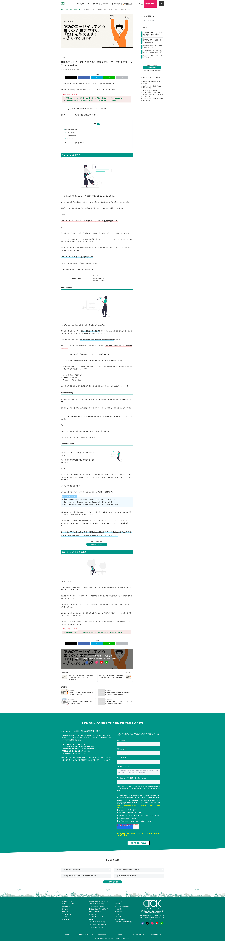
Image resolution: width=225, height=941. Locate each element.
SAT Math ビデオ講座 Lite (98, 924)
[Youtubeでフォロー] (101, 662)
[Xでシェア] (71, 77)
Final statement (72, 139)
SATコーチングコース (96, 927)
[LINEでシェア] (109, 77)
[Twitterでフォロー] (147, 923)
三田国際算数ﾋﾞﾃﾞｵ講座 (97, 906)
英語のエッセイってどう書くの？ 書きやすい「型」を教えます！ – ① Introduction (94, 98)
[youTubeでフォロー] (157, 923)
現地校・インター (66, 57)
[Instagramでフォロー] (96, 662)
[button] (122, 77)
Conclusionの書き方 (72, 129)
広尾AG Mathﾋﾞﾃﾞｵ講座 (97, 904)
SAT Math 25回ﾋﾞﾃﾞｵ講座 (97, 922)
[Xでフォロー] (91, 662)
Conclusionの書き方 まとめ (74, 143)
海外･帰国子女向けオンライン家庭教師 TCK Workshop (116, 938)
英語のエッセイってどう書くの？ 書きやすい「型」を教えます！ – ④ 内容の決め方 (94, 632)
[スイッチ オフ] (161, 3)
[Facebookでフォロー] (86, 662)
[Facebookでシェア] (84, 77)
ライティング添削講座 (122, 906)
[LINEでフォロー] (106, 662)
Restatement (71, 132)
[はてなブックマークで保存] (97, 77)
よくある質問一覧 (112, 882)
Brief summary (71, 136)
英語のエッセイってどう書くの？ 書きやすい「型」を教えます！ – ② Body (91, 100)
